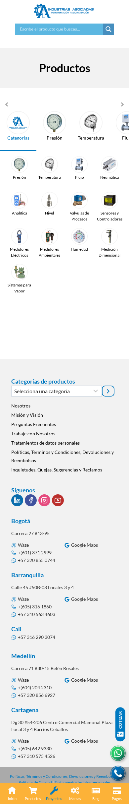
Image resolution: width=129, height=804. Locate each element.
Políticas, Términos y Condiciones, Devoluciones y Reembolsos (62, 456)
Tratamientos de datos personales (45, 443)
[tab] (18, 131)
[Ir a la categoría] (108, 391)
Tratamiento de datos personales (82, 782)
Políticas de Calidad (35, 782)
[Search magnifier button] (108, 29)
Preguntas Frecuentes (33, 424)
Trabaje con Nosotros (33, 433)
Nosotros (20, 405)
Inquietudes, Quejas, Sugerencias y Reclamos (56, 469)
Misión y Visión (27, 415)
